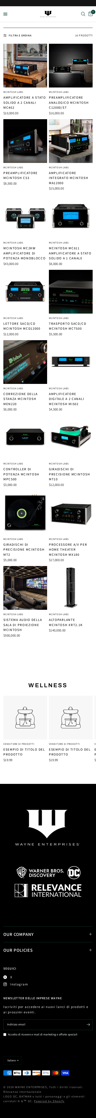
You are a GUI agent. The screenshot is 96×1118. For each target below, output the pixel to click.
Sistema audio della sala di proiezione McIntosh (22, 625)
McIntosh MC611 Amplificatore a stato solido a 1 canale (70, 253)
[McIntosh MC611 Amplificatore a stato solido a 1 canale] (71, 216)
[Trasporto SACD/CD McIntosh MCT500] (71, 292)
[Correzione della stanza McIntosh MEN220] (25, 362)
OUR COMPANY (18, 934)
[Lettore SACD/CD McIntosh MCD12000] (25, 292)
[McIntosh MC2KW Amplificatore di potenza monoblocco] (25, 216)
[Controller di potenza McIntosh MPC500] (25, 437)
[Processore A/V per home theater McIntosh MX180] (71, 513)
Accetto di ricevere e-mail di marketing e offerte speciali (42, 1034)
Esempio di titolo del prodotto (24, 752)
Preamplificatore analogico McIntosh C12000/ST (69, 102)
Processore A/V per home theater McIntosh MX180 (68, 549)
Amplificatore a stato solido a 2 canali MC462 (24, 102)
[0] (90, 14)
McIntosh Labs (13, 92)
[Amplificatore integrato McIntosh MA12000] (71, 141)
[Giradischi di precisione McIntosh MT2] (25, 513)
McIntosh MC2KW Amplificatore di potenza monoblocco (24, 253)
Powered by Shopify (49, 1101)
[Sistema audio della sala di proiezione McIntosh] (25, 588)
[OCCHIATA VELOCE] (25, 717)
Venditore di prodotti (18, 743)
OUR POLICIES (18, 950)
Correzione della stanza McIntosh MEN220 (20, 399)
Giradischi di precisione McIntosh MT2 (23, 549)
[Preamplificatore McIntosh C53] (25, 141)
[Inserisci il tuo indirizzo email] (88, 1024)
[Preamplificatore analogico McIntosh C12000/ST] (71, 65)
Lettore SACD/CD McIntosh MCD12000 (21, 326)
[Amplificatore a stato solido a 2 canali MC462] (25, 65)
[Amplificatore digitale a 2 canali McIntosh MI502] (71, 362)
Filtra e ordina (20, 35)
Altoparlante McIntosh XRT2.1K (66, 622)
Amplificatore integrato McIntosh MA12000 (68, 178)
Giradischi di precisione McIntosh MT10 (69, 474)
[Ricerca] (83, 14)
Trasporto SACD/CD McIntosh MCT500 (67, 326)
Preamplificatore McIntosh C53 (20, 175)
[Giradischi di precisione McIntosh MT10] (71, 437)
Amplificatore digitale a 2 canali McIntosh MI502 (66, 399)
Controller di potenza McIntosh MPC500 (21, 474)
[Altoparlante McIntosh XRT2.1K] (71, 588)
